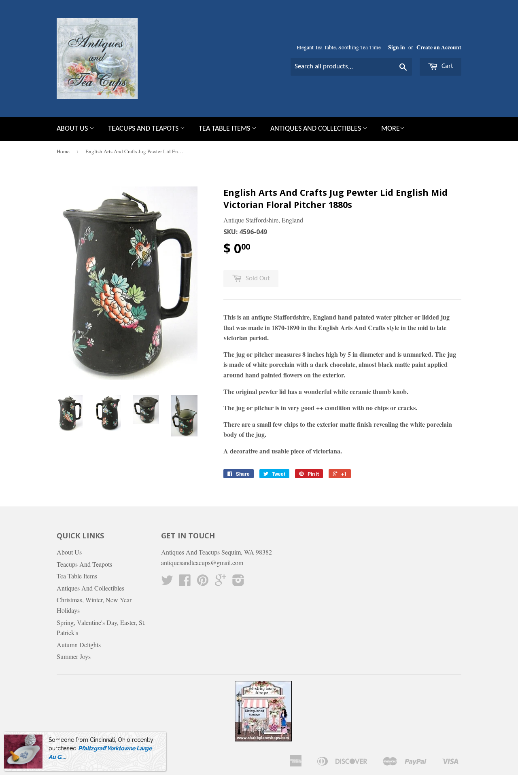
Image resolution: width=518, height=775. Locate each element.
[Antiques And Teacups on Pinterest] (203, 582)
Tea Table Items (225, 129)
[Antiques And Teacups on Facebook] (185, 582)
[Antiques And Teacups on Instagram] (238, 582)
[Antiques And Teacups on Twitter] (167, 582)
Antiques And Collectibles (316, 129)
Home (63, 151)
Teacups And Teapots (144, 129)
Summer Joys (74, 656)
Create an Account (438, 47)
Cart (446, 66)
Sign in (396, 47)
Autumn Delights (79, 644)
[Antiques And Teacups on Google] (220, 582)
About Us (73, 129)
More (390, 129)
